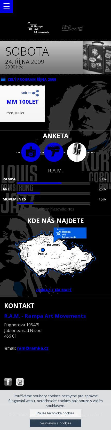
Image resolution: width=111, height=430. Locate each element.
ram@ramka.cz (33, 348)
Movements (14, 199)
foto (31, 152)
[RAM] (55, 32)
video (54, 152)
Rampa (9, 179)
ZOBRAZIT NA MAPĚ (54, 289)
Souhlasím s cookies (55, 423)
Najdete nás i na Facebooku (8, 382)
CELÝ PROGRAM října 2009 (32, 79)
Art (6, 189)
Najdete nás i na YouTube (20, 382)
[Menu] (6, 6)
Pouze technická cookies (55, 413)
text (76, 152)
